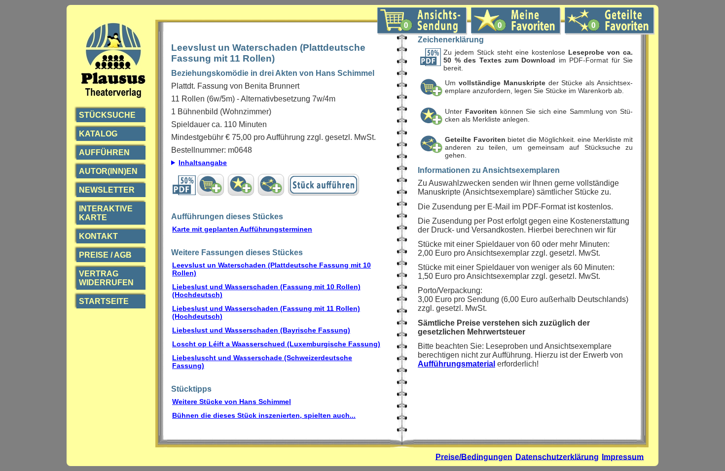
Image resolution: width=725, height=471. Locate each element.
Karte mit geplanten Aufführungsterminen (242, 229)
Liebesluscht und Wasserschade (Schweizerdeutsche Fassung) (262, 362)
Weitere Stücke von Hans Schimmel (231, 401)
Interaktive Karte (106, 213)
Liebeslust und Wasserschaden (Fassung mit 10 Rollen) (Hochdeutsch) (266, 291)
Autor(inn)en (108, 171)
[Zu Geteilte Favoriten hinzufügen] (271, 185)
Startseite (104, 301)
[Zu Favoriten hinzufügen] (241, 185)
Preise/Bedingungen (473, 456)
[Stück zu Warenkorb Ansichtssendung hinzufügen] (210, 185)
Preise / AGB (105, 255)
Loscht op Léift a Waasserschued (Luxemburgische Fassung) (276, 344)
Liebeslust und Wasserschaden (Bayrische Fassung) (261, 330)
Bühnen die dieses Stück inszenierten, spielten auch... (264, 415)
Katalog (98, 134)
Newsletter (107, 190)
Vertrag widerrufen (106, 278)
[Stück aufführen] (323, 185)
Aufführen (104, 152)
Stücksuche (107, 115)
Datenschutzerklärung (557, 456)
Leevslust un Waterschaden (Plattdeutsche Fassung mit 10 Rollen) (271, 269)
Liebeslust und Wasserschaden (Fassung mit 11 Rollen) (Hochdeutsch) (266, 312)
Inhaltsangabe (203, 163)
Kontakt (98, 236)
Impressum (623, 456)
